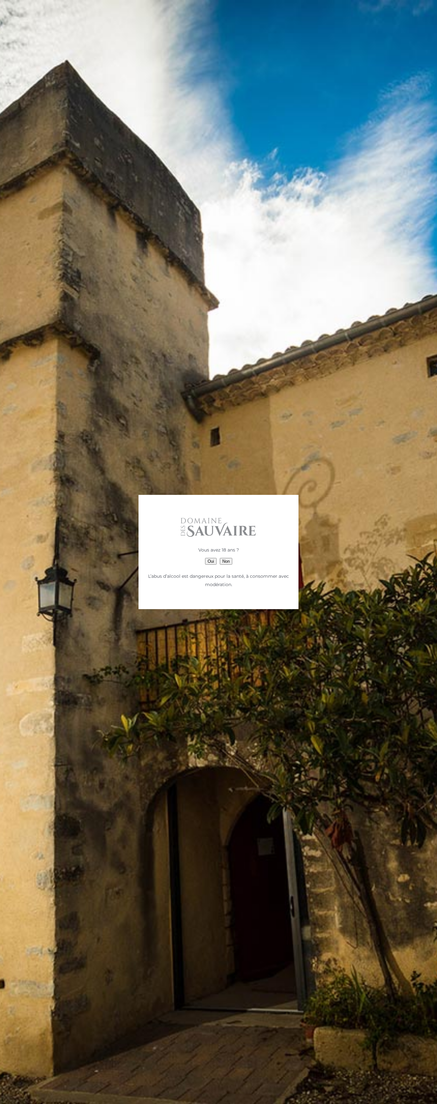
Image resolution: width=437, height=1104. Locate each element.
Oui (211, 561)
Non (226, 561)
